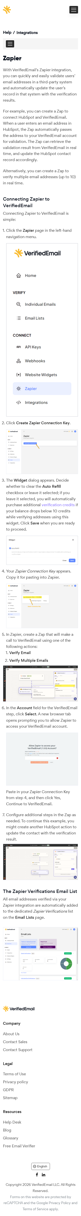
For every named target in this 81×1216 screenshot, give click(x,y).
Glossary (10, 1138)
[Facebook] (37, 1175)
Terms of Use (14, 1074)
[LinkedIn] (43, 1175)
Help (7, 32)
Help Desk (12, 1122)
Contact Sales (15, 1041)
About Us (11, 1033)
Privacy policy (15, 1081)
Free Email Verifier (19, 1146)
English (42, 1166)
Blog (7, 1130)
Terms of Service (35, 1209)
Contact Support (17, 1049)
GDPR (8, 1089)
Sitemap (10, 1097)
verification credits (58, 504)
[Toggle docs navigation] (10, 43)
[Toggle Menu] (73, 9)
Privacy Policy (60, 1203)
